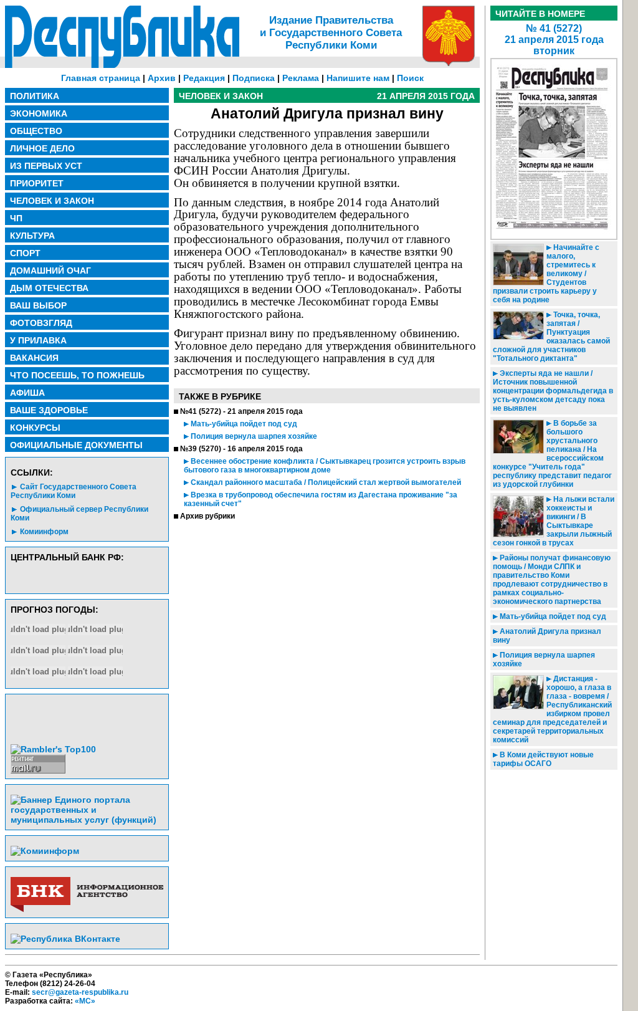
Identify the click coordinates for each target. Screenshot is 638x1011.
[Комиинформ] (45, 851)
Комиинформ (44, 531)
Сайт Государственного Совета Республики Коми (73, 491)
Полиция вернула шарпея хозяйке (253, 436)
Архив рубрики (207, 516)
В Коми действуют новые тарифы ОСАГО (543, 759)
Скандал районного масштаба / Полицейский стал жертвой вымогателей (325, 482)
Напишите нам (357, 78)
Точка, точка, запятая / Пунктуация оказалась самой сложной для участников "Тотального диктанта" (551, 336)
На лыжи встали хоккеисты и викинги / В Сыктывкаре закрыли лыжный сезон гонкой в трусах (553, 521)
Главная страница (100, 78)
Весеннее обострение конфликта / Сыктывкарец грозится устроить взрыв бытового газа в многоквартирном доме (324, 465)
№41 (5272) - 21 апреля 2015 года (241, 411)
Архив (162, 78)
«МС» (85, 1001)
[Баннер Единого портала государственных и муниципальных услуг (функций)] (87, 820)
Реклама (300, 78)
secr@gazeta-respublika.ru (80, 992)
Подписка (253, 78)
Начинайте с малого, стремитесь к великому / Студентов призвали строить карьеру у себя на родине (546, 273)
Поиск (410, 78)
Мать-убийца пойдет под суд (243, 423)
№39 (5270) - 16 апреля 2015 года (241, 448)
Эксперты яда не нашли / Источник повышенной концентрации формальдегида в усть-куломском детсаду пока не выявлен (553, 391)
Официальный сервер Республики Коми (79, 513)
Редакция (204, 78)
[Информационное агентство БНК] (87, 909)
